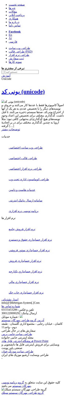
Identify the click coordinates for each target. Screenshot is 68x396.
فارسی (13, 41)
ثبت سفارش (16, 58)
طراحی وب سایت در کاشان (44, 379)
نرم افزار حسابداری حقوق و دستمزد (30, 239)
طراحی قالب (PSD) (20, 51)
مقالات (13, 11)
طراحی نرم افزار (19, 55)
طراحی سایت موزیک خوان (17, 351)
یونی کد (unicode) (23, 91)
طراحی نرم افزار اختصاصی (25, 168)
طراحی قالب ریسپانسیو (17, 375)
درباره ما (14, 22)
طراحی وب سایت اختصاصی (26, 147)
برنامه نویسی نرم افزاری (23, 211)
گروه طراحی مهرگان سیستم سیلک (22, 392)
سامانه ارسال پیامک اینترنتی (25, 200)
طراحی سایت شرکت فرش (29, 368)
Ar (10, 38)
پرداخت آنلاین (17, 15)
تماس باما (14, 25)
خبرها (12, 8)
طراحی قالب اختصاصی (23, 158)
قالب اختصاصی (12, 379)
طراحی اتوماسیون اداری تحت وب (29, 179)
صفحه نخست (17, 4)
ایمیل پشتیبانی (9, 299)
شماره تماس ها (10, 306)
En (10, 34)
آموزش (5, 75)
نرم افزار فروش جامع (22, 229)
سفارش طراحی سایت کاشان (40, 361)
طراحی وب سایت (19, 48)
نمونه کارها (15, 61)
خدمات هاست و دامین (22, 189)
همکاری (13, 18)
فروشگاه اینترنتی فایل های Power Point (24, 341)
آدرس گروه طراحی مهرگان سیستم (22, 320)
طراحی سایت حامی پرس (16, 334)
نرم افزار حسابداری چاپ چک (26, 292)
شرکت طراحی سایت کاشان (31, 365)
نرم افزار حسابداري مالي (24, 282)
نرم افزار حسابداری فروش (25, 260)
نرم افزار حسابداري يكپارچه (25, 271)
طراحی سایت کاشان (26, 372)
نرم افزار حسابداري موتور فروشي (29, 250)
